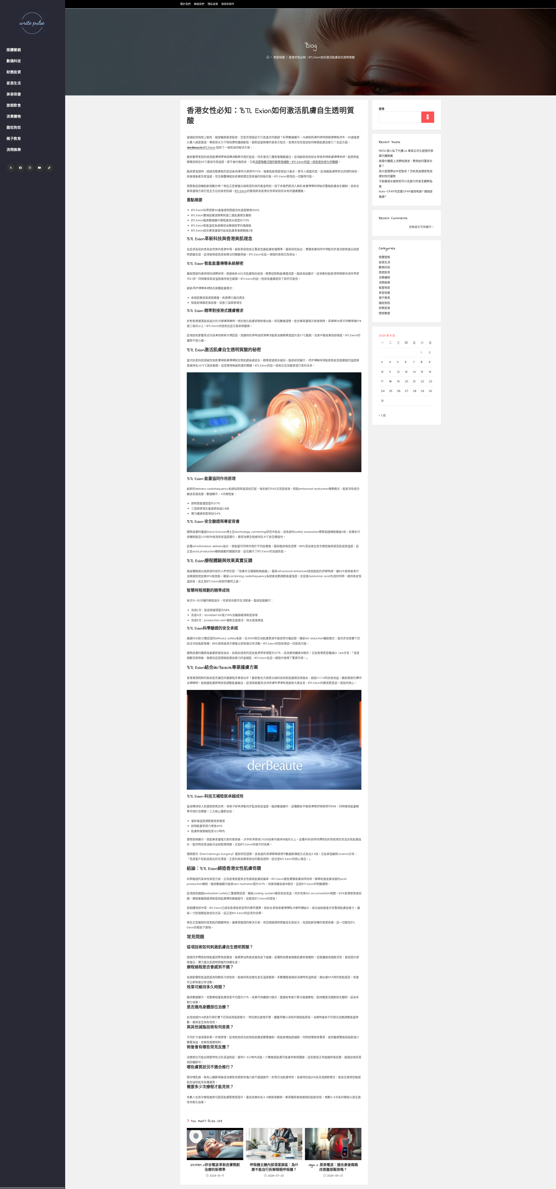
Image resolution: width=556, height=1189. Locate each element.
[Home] (267, 57)
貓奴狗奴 (384, 303)
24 (383, 391)
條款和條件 (227, 4)
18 (390, 381)
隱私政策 (213, 4)
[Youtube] (39, 168)
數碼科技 (384, 267)
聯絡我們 (199, 4)
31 (382, 401)
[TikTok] (49, 168)
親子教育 (384, 298)
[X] (11, 168)
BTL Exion (201, 147)
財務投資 (384, 308)
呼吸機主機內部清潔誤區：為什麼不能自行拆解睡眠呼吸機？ (274, 1167)
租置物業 (384, 288)
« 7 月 (382, 415)
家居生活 (384, 262)
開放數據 (384, 313)
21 (414, 381)
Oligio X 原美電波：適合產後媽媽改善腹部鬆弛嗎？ (333, 1167)
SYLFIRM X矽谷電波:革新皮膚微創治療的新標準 (215, 1167)
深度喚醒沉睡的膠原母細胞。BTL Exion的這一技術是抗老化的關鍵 (296, 162)
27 (406, 391)
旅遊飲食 (384, 272)
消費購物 (384, 277)
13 (406, 372)
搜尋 (381, 109)
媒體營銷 (384, 257)
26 (398, 391)
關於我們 (185, 4)
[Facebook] (20, 168)
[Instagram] (30, 168)
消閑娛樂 (384, 282)
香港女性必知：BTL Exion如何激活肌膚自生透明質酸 (322, 57)
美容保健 (384, 293)
